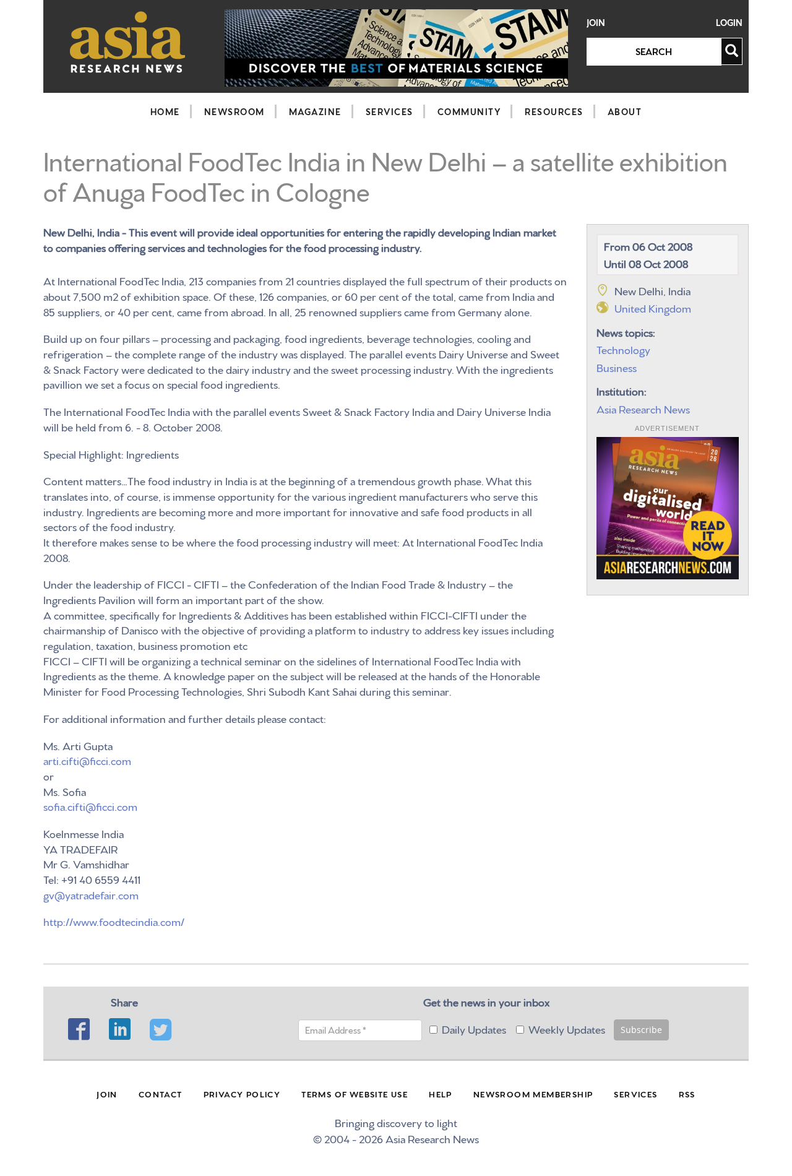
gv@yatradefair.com (91, 894)
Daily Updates (474, 1028)
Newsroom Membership (533, 1094)
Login (729, 22)
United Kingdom (652, 307)
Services (389, 111)
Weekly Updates (566, 1028)
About (625, 111)
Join (596, 22)
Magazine (315, 111)
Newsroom (234, 111)
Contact (161, 1094)
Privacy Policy (242, 1094)
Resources (554, 111)
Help (440, 1094)
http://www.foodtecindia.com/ (113, 921)
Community (469, 111)
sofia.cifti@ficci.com (90, 805)
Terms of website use (354, 1094)
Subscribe (641, 1029)
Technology (623, 349)
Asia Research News (643, 408)
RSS (687, 1094)
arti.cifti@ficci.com (87, 760)
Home (165, 111)
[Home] (128, 41)
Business (616, 367)
